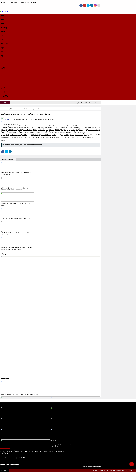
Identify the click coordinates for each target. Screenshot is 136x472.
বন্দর (2, 52)
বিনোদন (2, 76)
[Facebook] (2, 151)
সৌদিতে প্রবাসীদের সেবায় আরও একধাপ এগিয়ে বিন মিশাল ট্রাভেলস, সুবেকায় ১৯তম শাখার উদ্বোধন (70, 404)
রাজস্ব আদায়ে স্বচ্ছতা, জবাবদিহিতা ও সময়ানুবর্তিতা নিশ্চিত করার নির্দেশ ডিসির (66, 103)
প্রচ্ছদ (2, 16)
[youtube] (95, 5)
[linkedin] (91, 5)
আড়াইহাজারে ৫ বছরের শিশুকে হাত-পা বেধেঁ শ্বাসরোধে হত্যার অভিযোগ (23, 109)
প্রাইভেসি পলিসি (21, 458)
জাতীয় (2, 20)
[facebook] (81, 5)
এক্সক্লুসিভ (3, 88)
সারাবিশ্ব (3, 32)
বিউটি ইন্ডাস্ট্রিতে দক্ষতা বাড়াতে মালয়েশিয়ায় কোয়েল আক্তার (16, 219)
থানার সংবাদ (3, 40)
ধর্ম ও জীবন (3, 92)
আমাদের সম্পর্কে (12, 458)
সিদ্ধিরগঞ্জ (3, 56)
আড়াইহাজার (3, 68)
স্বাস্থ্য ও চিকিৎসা (4, 96)
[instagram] (88, 5)
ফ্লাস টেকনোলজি (97, 466)
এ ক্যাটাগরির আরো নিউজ (7, 159)
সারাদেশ (2, 36)
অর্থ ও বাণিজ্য (4, 28)
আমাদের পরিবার (4, 458)
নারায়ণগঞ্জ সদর (4, 44)
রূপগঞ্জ (2, 64)
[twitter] (84, 5)
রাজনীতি (2, 24)
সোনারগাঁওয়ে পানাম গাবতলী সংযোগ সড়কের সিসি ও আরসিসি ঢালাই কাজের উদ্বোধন (17, 404)
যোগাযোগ (28, 458)
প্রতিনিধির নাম (7, 119)
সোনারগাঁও (3, 60)
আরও (2, 84)
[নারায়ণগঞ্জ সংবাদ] (4, 11)
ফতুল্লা (2, 48)
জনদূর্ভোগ (3, 72)
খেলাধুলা (2, 80)
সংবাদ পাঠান (34, 458)
